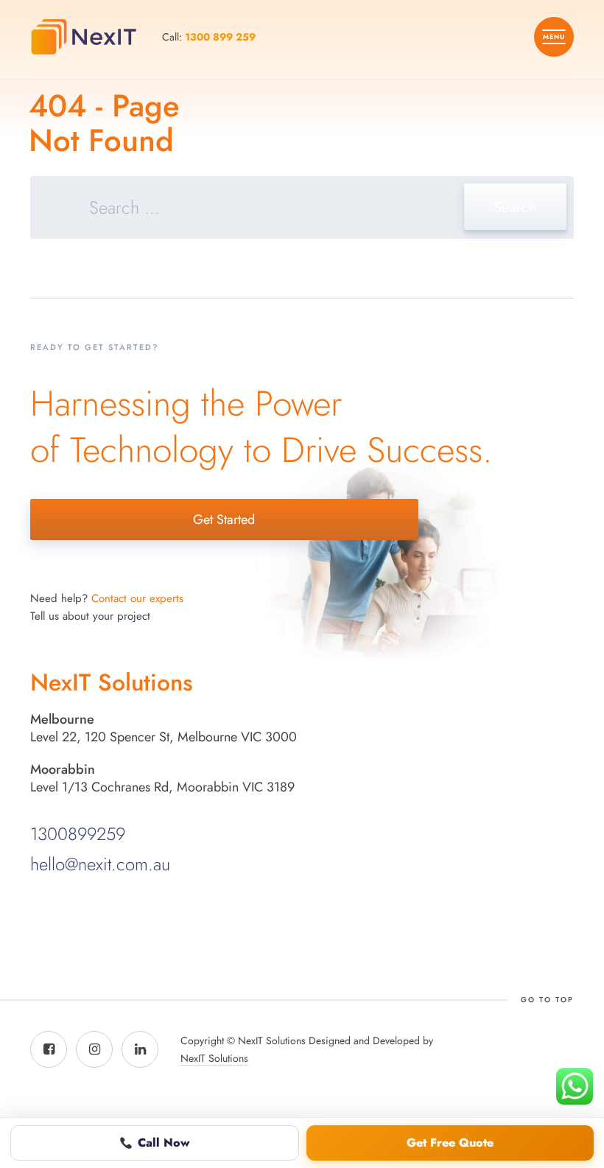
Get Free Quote (450, 1142)
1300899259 (77, 834)
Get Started (224, 519)
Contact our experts (137, 598)
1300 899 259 (220, 36)
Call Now (164, 1142)
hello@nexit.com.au (100, 864)
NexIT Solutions (214, 1058)
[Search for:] (302, 209)
